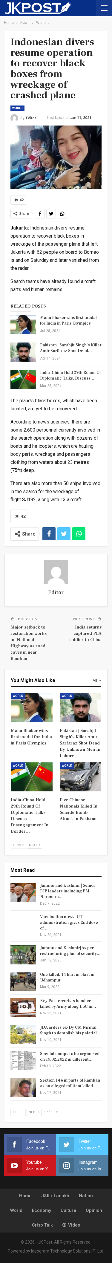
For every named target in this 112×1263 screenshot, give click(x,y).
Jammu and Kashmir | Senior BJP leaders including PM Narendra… (67, 891)
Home (25, 1195)
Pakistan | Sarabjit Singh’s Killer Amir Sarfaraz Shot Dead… (71, 348)
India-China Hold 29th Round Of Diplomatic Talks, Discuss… (70, 375)
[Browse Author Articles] (56, 572)
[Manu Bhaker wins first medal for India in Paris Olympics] (23, 324)
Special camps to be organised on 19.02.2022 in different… (69, 1056)
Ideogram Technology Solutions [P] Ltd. (67, 1251)
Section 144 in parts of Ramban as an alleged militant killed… (70, 1083)
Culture (68, 1210)
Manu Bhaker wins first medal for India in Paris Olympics (68, 320)
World (17, 108)
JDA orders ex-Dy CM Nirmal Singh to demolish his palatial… (70, 1030)
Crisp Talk (42, 1225)
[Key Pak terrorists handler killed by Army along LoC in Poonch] (23, 1007)
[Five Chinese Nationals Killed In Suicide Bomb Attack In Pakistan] (81, 777)
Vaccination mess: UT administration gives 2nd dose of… (69, 922)
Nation (86, 1195)
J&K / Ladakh (55, 1195)
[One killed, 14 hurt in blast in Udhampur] (23, 981)
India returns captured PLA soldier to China (85, 633)
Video (74, 1225)
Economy (41, 1210)
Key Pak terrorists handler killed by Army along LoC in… (68, 1003)
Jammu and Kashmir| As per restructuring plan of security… (70, 950)
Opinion (94, 1210)
